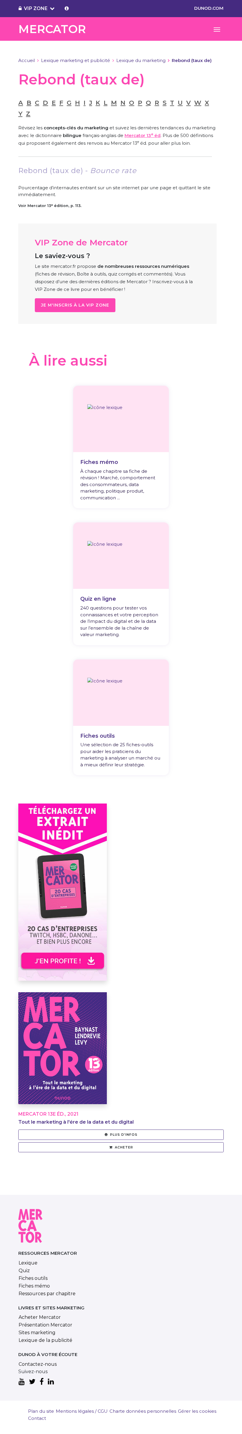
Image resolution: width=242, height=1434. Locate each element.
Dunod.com (208, 8)
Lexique (28, 1263)
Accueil (26, 60)
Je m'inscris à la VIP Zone (75, 305)
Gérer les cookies (197, 1411)
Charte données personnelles (142, 1411)
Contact (37, 1418)
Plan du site (41, 1411)
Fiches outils (33, 1278)
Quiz (24, 1270)
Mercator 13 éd (143, 135)
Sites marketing (37, 1332)
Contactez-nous (38, 1364)
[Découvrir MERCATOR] (62, 1051)
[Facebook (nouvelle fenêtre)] (41, 1382)
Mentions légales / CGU (82, 1411)
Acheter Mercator (40, 1317)
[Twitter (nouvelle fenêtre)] (32, 1382)
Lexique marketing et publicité (75, 60)
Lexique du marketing (141, 60)
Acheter (124, 1147)
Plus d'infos (124, 1134)
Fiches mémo (34, 1286)
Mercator (52, 29)
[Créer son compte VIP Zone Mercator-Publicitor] (66, 8)
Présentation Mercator (45, 1325)
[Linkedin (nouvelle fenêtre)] (51, 1382)
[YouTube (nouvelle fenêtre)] (21, 1382)
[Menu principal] (217, 29)
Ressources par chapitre (47, 1293)
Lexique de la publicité (45, 1340)
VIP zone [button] (36, 8)
